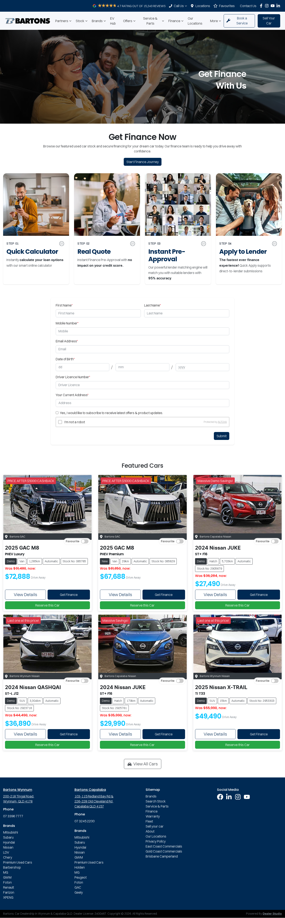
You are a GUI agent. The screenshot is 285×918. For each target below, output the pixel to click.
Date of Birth (65, 359)
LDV (6, 852)
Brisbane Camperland (162, 856)
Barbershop (12, 867)
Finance (174, 21)
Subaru (8, 837)
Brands (97, 21)
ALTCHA (222, 421)
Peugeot (80, 877)
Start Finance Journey (142, 162)
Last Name (152, 305)
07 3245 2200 (84, 821)
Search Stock (156, 801)
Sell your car (155, 826)
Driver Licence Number (73, 377)
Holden (79, 867)
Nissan (8, 847)
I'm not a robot (74, 422)
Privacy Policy (156, 841)
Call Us (179, 6)
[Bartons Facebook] (262, 6)
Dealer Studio (272, 913)
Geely (78, 892)
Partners (61, 21)
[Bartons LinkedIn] (279, 6)
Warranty (153, 816)
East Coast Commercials (164, 846)
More (214, 21)
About (150, 831)
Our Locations (195, 20)
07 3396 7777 (13, 816)
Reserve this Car (47, 605)
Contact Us (248, 6)
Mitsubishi (10, 832)
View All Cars (145, 763)
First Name (64, 305)
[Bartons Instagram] (267, 6)
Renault (8, 887)
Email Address (67, 341)
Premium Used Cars (17, 862)
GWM (7, 877)
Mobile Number (67, 323)
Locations (202, 6)
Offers (127, 21)
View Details (25, 594)
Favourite (72, 541)
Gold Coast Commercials (164, 851)
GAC (77, 887)
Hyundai (9, 842)
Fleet (149, 821)
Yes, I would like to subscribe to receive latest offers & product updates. (111, 413)
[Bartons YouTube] (273, 6)
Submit (222, 436)
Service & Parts (150, 20)
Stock (80, 21)
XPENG (8, 897)
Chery (7, 857)
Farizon (8, 892)
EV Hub (113, 20)
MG (5, 872)
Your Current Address (72, 395)
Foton (7, 882)
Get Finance (69, 595)
